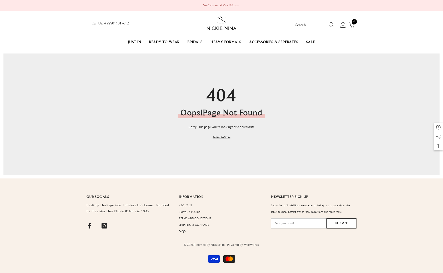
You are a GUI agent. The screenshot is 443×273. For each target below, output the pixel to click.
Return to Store (221, 137)
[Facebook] (89, 225)
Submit (341, 223)
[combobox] (310, 25)
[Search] (315, 25)
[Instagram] (104, 225)
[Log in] (343, 25)
